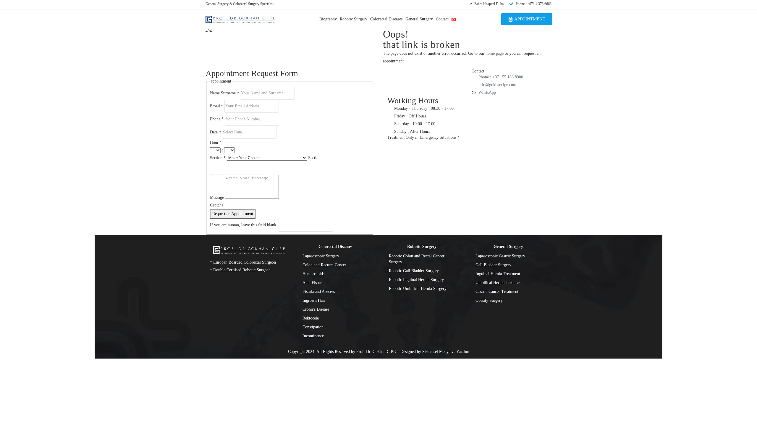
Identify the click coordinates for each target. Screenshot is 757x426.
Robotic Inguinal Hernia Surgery (416, 279)
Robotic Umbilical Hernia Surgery (418, 288)
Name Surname (224, 93)
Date (215, 132)
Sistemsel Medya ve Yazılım (445, 351)
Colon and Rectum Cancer (324, 265)
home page (495, 53)
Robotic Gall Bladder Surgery (414, 271)
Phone (217, 119)
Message (217, 197)
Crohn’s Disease (316, 309)
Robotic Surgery (353, 19)
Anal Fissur (312, 282)
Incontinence (313, 336)
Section (218, 158)
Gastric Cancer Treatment (496, 291)
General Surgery (419, 19)
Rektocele (311, 318)
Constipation (313, 327)
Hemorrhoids (313, 274)
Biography (328, 19)
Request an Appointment (232, 214)
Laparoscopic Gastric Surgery (500, 256)
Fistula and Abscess (319, 291)
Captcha (216, 205)
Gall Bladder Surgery (493, 265)
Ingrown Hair (314, 300)
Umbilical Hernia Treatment (499, 282)
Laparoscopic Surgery (321, 256)
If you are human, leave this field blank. (244, 225)
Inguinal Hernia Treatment (497, 274)
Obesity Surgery (489, 300)
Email (216, 106)
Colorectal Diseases (386, 19)
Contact (442, 19)
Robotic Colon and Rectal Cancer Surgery (416, 259)
